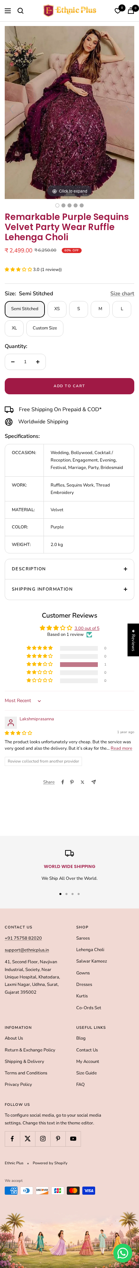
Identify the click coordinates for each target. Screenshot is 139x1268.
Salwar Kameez (91, 961)
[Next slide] (127, 109)
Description (29, 569)
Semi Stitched (24, 309)
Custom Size (45, 328)
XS (57, 309)
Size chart (122, 293)
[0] (118, 11)
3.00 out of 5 (87, 628)
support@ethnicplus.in (27, 950)
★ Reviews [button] (133, 640)
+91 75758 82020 (23, 938)
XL (14, 328)
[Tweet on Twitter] (82, 782)
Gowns (83, 973)
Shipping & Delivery (24, 1062)
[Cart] (131, 10)
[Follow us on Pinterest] (57, 1138)
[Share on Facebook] (62, 782)
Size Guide (86, 1073)
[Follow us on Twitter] (27, 1138)
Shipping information (42, 589)
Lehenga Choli (90, 950)
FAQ (80, 1084)
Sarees (83, 938)
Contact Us (87, 1050)
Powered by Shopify (50, 1163)
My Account (87, 1062)
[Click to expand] (69, 112)
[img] (18, 733)
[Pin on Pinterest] (72, 782)
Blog (81, 1038)
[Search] (21, 11)
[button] (19, 270)
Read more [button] (121, 748)
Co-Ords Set (88, 1008)
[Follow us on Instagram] (42, 1138)
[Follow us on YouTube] (73, 1138)
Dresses (84, 984)
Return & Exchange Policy (30, 1050)
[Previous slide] (11, 109)
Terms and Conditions (26, 1073)
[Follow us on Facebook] (12, 1138)
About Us (14, 1038)
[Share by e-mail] (93, 782)
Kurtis (82, 996)
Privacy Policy (18, 1084)
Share (49, 782)
